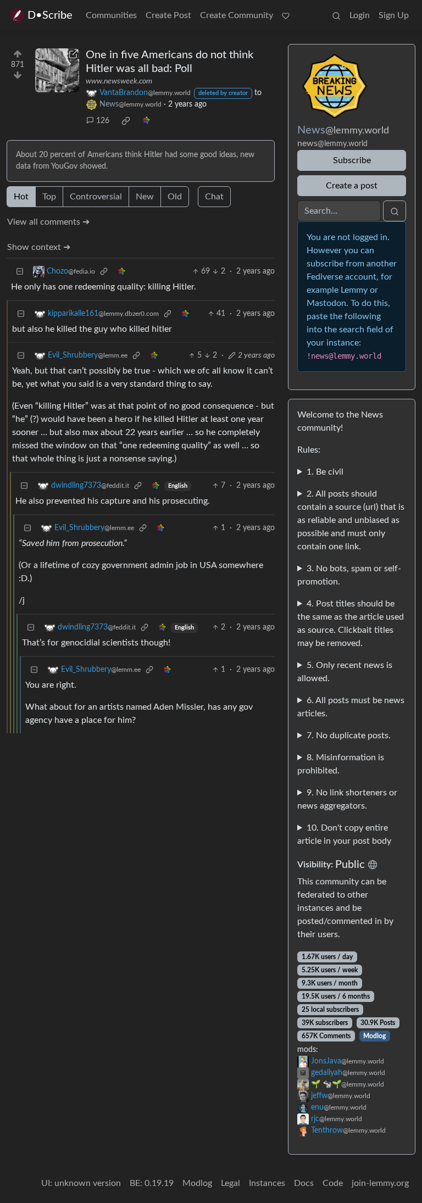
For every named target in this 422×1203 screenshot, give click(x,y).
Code (333, 1183)
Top (49, 196)
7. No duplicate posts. (349, 735)
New (145, 196)
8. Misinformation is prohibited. (340, 764)
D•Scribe (50, 15)
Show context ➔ (38, 247)
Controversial (96, 196)
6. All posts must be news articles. (350, 707)
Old (175, 196)
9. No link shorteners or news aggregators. (347, 799)
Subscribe (352, 160)
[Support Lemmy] (285, 15)
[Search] (336, 15)
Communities (111, 15)
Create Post (168, 15)
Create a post (351, 185)
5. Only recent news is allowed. (344, 672)
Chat (214, 196)
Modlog (374, 1036)
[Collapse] (20, 271)
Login (359, 15)
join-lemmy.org (380, 1183)
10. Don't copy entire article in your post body (344, 834)
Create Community (236, 15)
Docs (304, 1183)
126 (102, 121)
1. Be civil (325, 471)
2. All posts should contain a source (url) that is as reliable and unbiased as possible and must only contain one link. (350, 520)
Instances (267, 1183)
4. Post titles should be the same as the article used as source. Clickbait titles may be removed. (350, 623)
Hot (21, 196)
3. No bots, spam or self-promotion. (349, 575)
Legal (230, 1183)
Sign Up (394, 15)
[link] (125, 120)
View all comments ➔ (48, 222)
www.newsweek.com (119, 81)
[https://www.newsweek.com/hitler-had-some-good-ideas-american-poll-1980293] (57, 70)
